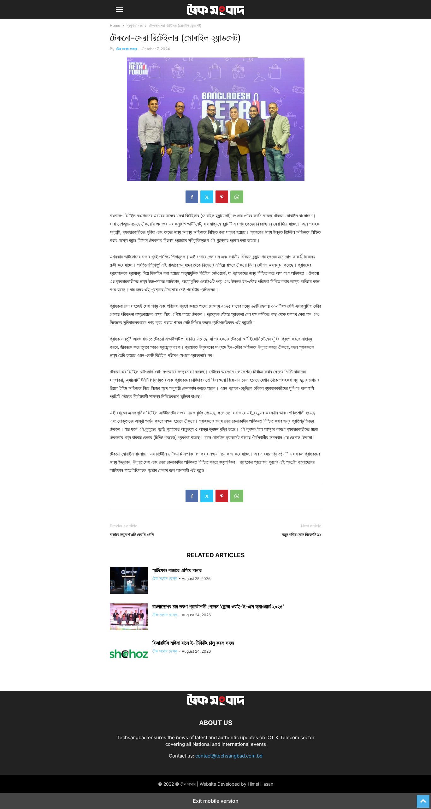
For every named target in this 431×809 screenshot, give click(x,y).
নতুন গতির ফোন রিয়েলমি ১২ (301, 534)
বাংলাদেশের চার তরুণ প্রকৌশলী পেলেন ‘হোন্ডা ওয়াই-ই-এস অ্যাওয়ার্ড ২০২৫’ (218, 606)
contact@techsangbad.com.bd (229, 756)
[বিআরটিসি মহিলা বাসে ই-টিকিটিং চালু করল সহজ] (129, 654)
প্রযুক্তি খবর (135, 25)
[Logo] (215, 704)
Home (115, 25)
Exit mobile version (216, 801)
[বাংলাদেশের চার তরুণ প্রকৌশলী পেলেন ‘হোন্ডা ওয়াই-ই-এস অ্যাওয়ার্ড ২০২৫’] (129, 617)
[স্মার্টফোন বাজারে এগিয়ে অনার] (129, 581)
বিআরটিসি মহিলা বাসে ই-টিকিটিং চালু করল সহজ (193, 643)
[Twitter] (206, 196)
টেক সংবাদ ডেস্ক (126, 48)
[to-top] (423, 798)
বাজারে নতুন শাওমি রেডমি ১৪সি (132, 534)
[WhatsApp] (236, 196)
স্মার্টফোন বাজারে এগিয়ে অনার (177, 570)
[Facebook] (192, 196)
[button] (119, 9)
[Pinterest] (222, 196)
